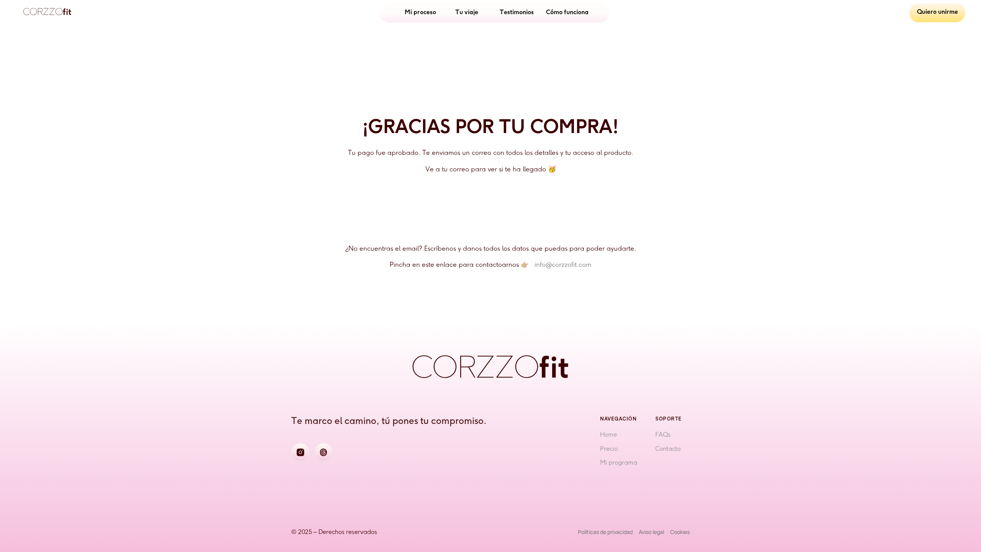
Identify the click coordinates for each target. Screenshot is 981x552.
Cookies (680, 532)
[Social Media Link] (300, 452)
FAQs (663, 435)
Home (608, 435)
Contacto (668, 449)
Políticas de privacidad (605, 532)
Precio (609, 449)
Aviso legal (651, 532)
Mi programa (618, 463)
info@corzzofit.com (563, 264)
